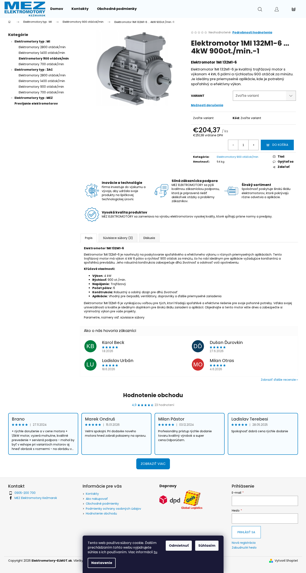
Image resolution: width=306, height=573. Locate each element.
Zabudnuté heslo (244, 548)
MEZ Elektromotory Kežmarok (36, 498)
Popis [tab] (89, 238)
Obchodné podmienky (102, 503)
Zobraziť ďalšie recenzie (278, 380)
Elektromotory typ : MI (32, 41)
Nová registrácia (244, 543)
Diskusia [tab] (149, 238)
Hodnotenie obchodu (153, 395)
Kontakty (92, 494)
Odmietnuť (179, 545)
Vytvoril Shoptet (286, 561)
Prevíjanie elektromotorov (36, 103)
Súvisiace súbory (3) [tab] (118, 238)
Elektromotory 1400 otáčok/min (42, 53)
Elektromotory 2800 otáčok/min (42, 47)
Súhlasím (206, 545)
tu (155, 552)
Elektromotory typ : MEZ (34, 98)
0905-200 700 (25, 493)
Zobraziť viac (153, 463)
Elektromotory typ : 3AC (34, 70)
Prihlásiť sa (246, 532)
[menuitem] (56, 8)
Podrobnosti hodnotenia (252, 32)
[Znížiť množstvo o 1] (233, 145)
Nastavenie (101, 562)
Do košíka (280, 145)
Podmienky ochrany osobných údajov (113, 509)
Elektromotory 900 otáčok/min (44, 58)
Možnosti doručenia (207, 105)
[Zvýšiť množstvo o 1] (253, 145)
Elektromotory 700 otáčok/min (41, 64)
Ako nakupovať (97, 499)
